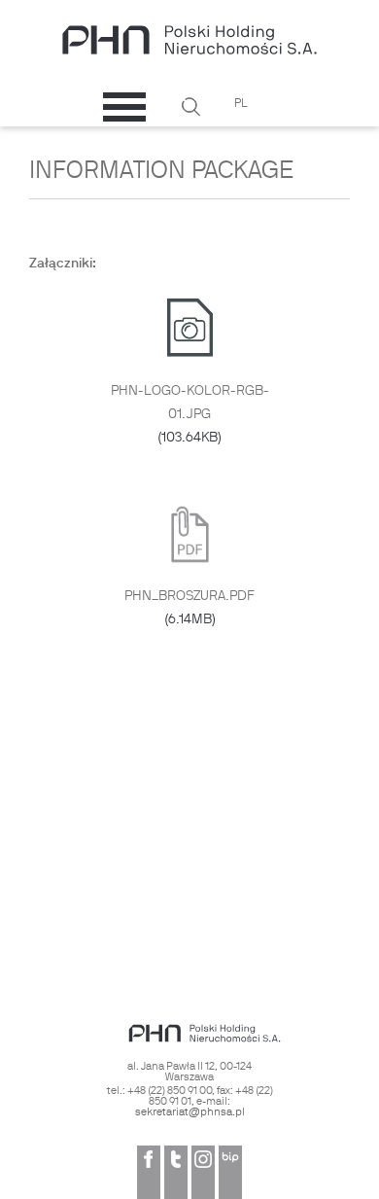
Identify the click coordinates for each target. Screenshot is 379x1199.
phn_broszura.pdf (189, 608)
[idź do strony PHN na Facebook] (148, 1172)
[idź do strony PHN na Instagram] (203, 1172)
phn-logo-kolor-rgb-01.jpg (190, 414)
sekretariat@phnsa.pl (190, 1112)
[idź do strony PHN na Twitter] (176, 1172)
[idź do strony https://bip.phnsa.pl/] (230, 1172)
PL (241, 104)
